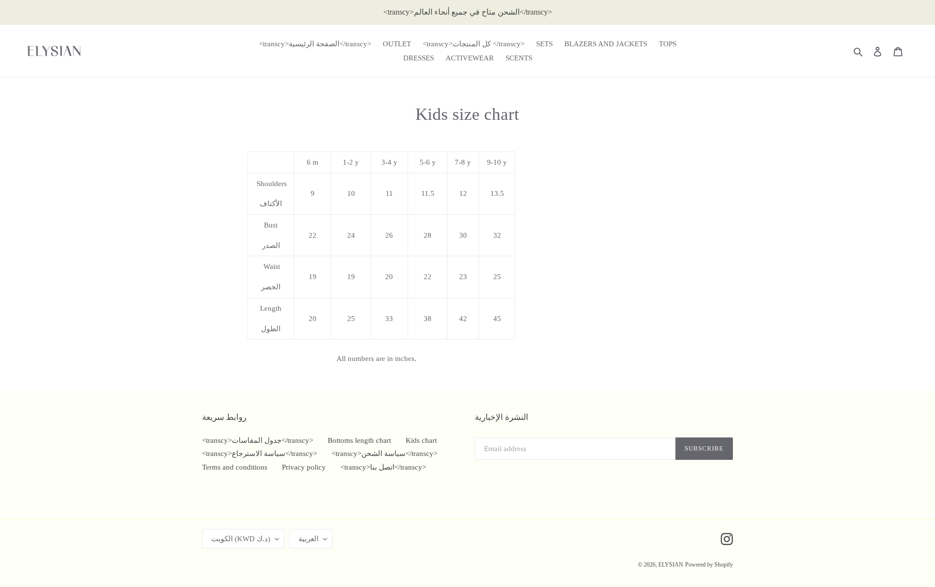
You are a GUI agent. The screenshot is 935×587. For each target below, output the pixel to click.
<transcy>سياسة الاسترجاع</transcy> (259, 453)
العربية (308, 539)
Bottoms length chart (359, 440)
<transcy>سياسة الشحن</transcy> (384, 453)
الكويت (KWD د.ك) (240, 539)
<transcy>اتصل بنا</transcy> (383, 467)
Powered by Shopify (709, 564)
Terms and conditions (234, 467)
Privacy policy (304, 467)
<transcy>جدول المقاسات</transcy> (257, 440)
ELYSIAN (670, 564)
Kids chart (421, 440)
